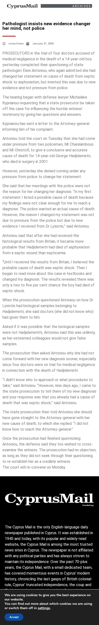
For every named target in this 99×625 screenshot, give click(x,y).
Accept (14, 617)
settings (44, 608)
